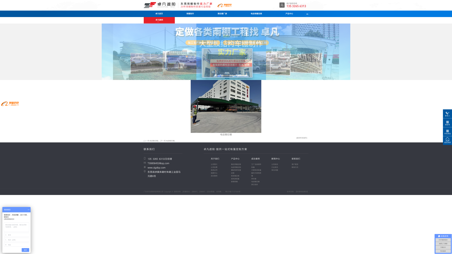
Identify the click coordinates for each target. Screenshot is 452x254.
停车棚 (253, 179)
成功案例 (214, 176)
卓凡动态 (190, 20)
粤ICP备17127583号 (232, 192)
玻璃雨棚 (234, 182)
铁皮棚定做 (235, 176)
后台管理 (210, 192)
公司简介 (214, 164)
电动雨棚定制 (236, 167)
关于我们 (215, 159)
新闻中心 (275, 159)
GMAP (202, 192)
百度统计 (186, 192)
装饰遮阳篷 (235, 179)
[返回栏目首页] (301, 138)
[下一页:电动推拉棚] (167, 141)
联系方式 (295, 167)
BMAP (194, 192)
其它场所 (254, 185)
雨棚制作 (190, 14)
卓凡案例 (159, 20)
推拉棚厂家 (222, 14)
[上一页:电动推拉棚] (151, 141)
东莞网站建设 (302, 192)
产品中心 (289, 14)
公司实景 (214, 167)
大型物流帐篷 (256, 170)
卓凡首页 (159, 14)
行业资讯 (274, 167)
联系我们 (296, 159)
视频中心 (214, 173)
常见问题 (274, 170)
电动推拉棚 (255, 182)
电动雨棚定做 (256, 14)
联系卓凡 (221, 20)
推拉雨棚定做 (236, 164)
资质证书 (214, 170)
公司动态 (274, 164)
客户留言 (295, 164)
